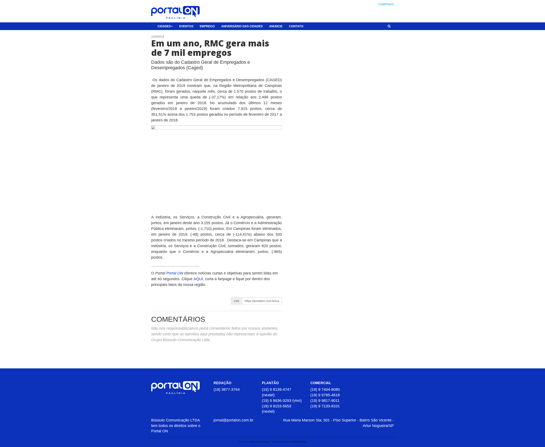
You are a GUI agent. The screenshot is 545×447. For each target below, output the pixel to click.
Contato (296, 26)
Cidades (164, 26)
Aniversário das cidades (242, 26)
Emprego (207, 26)
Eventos (186, 26)
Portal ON (174, 273)
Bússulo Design (260, 441)
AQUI (198, 279)
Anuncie (276, 26)
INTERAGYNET (298, 441)
